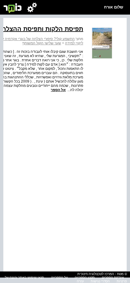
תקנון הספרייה (85, 277)
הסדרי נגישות (100, 281)
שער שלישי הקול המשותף (41, 43)
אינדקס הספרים (113, 277)
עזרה (80, 281)
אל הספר (58, 90)
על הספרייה (59, 277)
